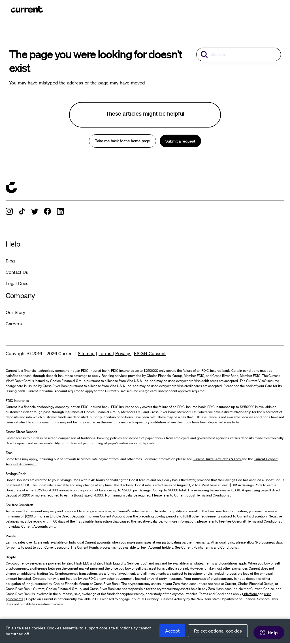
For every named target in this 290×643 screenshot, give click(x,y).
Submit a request (180, 141)
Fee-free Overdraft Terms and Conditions (250, 521)
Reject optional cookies (218, 631)
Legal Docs (17, 283)
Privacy (123, 353)
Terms (106, 353)
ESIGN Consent (150, 353)
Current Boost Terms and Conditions (202, 495)
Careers (14, 323)
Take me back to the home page (122, 141)
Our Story (15, 312)
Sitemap (86, 353)
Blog (10, 261)
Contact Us (17, 272)
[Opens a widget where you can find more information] (268, 633)
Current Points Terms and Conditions (209, 547)
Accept (172, 631)
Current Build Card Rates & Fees (217, 459)
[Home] (26, 9)
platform (250, 594)
